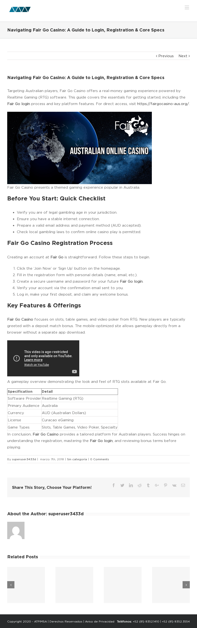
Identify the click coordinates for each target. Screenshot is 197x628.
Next (183, 56)
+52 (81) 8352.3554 (176, 621)
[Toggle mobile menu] (187, 7)
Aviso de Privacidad (99, 621)
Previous (166, 56)
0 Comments (99, 459)
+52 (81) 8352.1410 (146, 621)
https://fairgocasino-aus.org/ (163, 104)
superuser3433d (24, 459)
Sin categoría (77, 459)
